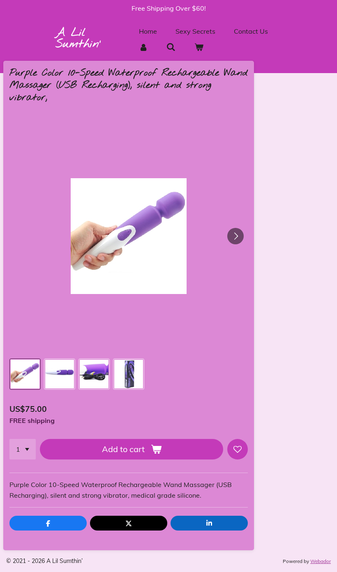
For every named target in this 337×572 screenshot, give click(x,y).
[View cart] (198, 47)
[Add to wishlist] (237, 449)
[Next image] (235, 236)
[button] (25, 374)
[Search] (171, 47)
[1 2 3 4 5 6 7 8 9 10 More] (22, 449)
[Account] (143, 47)
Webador (320, 561)
